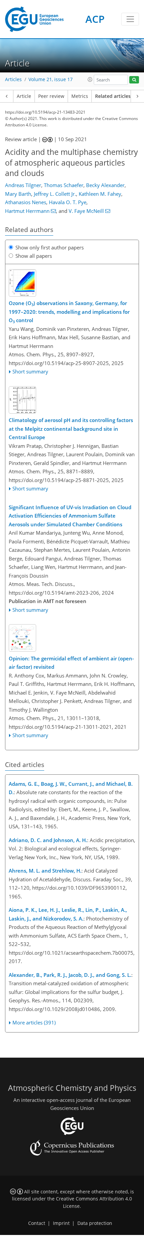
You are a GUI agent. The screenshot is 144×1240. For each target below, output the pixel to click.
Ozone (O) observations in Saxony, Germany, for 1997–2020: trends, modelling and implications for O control (69, 312)
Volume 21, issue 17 (50, 79)
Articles (13, 79)
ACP (94, 19)
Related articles (113, 96)
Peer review (51, 96)
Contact (36, 1223)
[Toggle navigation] (130, 19)
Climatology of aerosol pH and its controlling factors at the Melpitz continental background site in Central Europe (71, 428)
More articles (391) (34, 1022)
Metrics (79, 96)
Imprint (61, 1223)
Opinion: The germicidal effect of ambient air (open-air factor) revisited (71, 662)
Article (24, 96)
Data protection (94, 1223)
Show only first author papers (49, 247)
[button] (90, 79)
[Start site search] (134, 80)
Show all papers (33, 255)
